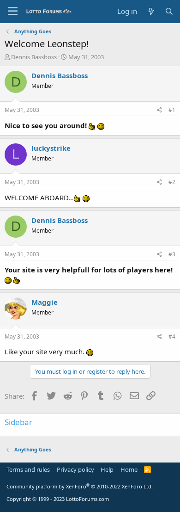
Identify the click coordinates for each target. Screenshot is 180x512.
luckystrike (51, 148)
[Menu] (13, 11)
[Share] (159, 110)
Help (107, 469)
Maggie (44, 302)
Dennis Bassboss (34, 57)
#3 (171, 254)
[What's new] (151, 11)
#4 (171, 336)
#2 (171, 182)
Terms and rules (28, 469)
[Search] (169, 11)
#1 (171, 110)
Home (129, 469)
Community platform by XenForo (79, 486)
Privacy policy (75, 469)
